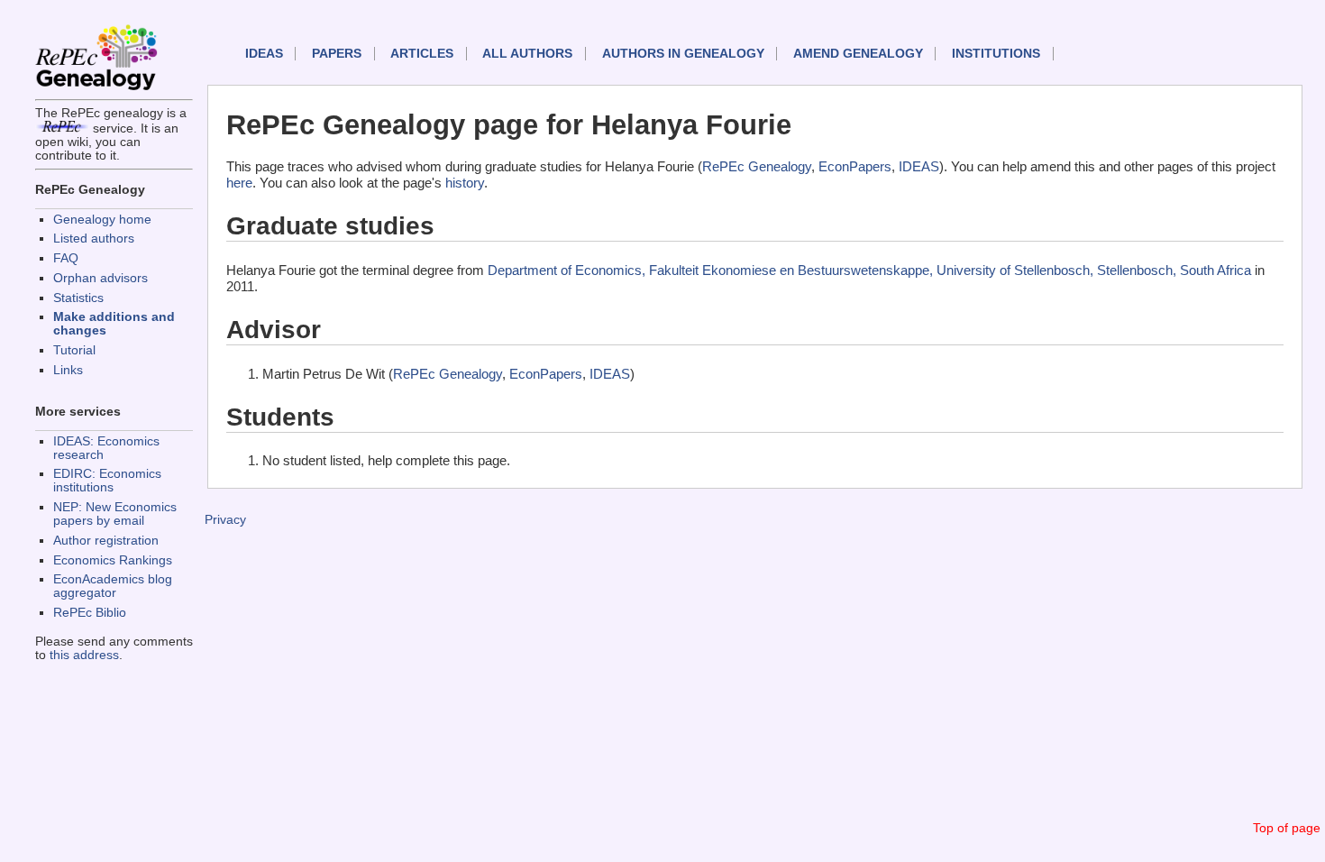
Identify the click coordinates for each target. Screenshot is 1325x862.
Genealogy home (102, 219)
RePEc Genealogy (756, 166)
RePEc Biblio (89, 612)
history (464, 182)
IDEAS (264, 53)
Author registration (106, 540)
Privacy (225, 520)
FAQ (65, 258)
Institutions (996, 53)
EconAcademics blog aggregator (112, 586)
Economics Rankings (112, 560)
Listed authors (93, 238)
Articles (421, 53)
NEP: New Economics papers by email (115, 513)
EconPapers (854, 166)
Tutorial (74, 350)
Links (68, 370)
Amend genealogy (858, 53)
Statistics (78, 298)
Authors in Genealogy (683, 53)
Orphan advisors (100, 278)
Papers (336, 53)
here (239, 182)
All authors (527, 53)
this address (84, 655)
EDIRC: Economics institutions (107, 480)
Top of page (1286, 828)
